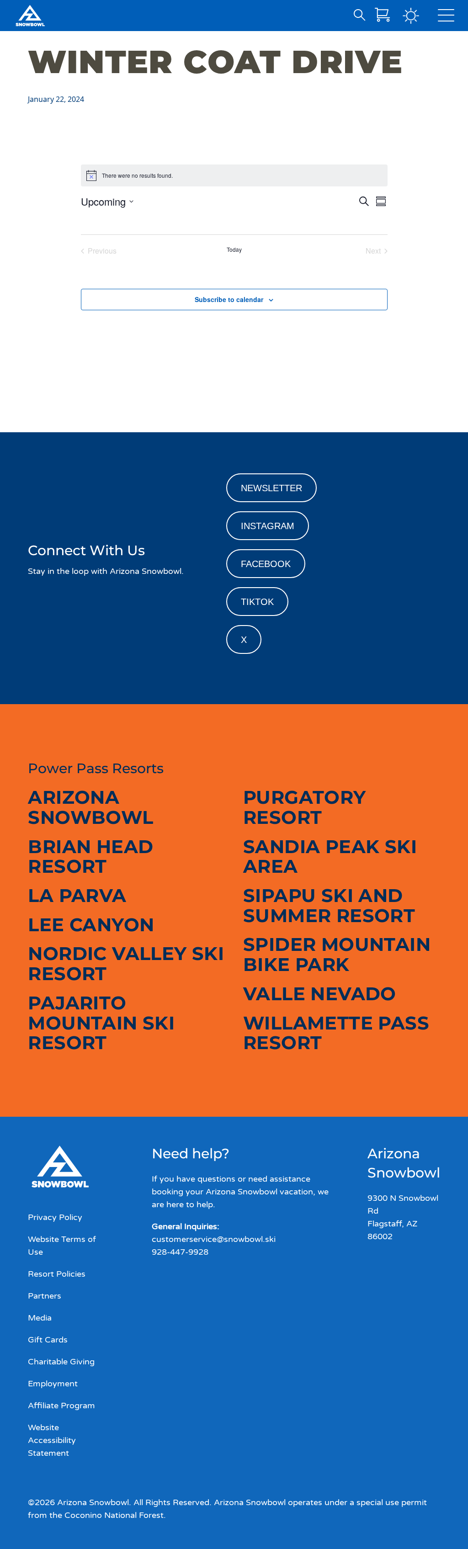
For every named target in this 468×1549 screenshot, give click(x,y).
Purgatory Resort (304, 807)
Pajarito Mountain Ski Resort (101, 1023)
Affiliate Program (61, 1405)
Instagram (267, 526)
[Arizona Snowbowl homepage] (30, 15)
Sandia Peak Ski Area (330, 856)
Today (234, 249)
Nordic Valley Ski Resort (126, 963)
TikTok (257, 602)
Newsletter (271, 488)
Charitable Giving (61, 1362)
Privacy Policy (55, 1217)
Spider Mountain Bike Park (337, 954)
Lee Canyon (91, 924)
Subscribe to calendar (229, 299)
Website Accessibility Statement (52, 1440)
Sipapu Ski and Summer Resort (329, 905)
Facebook (266, 564)
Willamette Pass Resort (336, 1033)
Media (40, 1318)
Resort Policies (56, 1274)
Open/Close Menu (446, 17)
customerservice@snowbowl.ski (214, 1239)
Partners (44, 1296)
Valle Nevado (319, 993)
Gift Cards (48, 1340)
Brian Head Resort (90, 856)
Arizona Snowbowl (90, 807)
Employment (53, 1384)
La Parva (77, 895)
